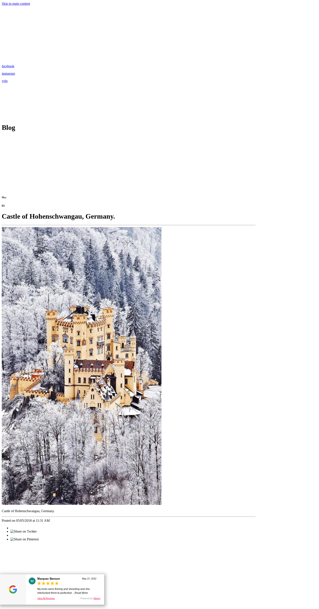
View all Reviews (46, 598)
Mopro (97, 598)
